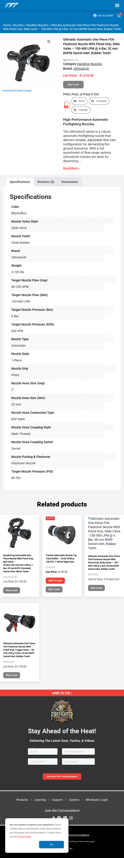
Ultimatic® (81, 68)
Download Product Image (16, 90)
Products (22, 799)
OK (51, 844)
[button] (117, 5)
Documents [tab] (70, 182)
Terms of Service (85, 841)
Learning (40, 799)
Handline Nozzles (37, 25)
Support (57, 799)
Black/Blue (18, 213)
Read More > (71, 168)
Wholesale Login (97, 799)
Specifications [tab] (20, 182)
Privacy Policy (24, 836)
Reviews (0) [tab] (45, 182)
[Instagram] (71, 818)
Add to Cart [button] (55, 580)
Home (7, 25)
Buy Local (11, 590)
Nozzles (18, 25)
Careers (74, 799)
